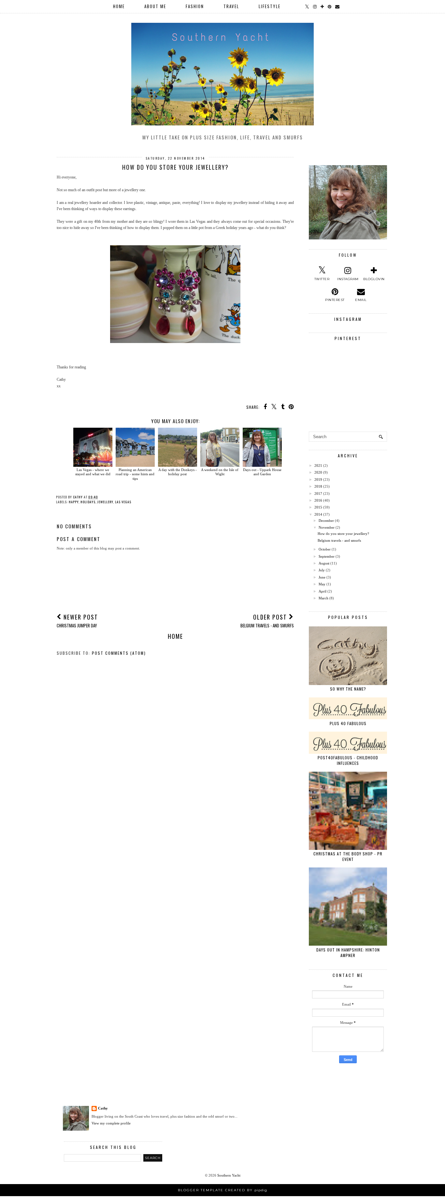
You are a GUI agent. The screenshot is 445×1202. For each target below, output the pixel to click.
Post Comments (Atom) (119, 653)
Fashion (195, 6)
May (322, 584)
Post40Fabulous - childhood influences (348, 760)
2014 (318, 514)
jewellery (105, 501)
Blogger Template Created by (222, 1190)
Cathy (103, 1108)
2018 (318, 486)
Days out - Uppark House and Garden (262, 472)
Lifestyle (269, 6)
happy (74, 501)
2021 (318, 465)
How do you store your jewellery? (343, 534)
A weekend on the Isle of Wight (219, 472)
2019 (318, 479)
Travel (231, 6)
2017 (318, 493)
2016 (318, 500)
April (322, 591)
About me (155, 6)
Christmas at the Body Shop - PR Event (347, 856)
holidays (87, 501)
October (325, 549)
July (322, 570)
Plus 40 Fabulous (348, 723)
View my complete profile (111, 1123)
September (327, 556)
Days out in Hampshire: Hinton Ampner (348, 952)
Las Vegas (123, 501)
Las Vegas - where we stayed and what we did (92, 472)
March (323, 598)
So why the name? (348, 689)
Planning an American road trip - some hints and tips (135, 474)
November (327, 527)
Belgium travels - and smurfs (339, 540)
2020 (318, 472)
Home (119, 6)
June (322, 577)
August (324, 563)
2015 (318, 507)
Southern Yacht (228, 1175)
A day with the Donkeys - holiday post (177, 472)
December (326, 520)
